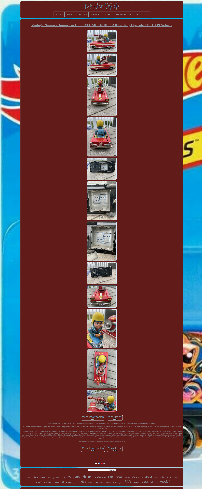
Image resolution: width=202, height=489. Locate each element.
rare (96, 482)
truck (144, 481)
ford (155, 478)
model (165, 481)
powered (76, 483)
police (42, 477)
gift (62, 482)
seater (57, 482)
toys (115, 482)
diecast (147, 476)
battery (69, 482)
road (175, 478)
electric (87, 477)
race (101, 482)
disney (127, 478)
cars (111, 477)
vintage (135, 477)
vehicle (165, 476)
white (64, 478)
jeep (49, 477)
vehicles (74, 476)
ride (83, 481)
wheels (154, 481)
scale (119, 477)
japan (28, 478)
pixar (120, 483)
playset (56, 477)
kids (128, 481)
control (48, 481)
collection (100, 477)
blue (35, 477)
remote (38, 481)
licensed (108, 482)
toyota (136, 482)
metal (90, 482)
